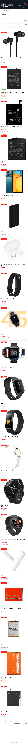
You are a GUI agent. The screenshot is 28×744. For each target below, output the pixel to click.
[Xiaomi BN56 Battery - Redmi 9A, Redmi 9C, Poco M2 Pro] (14, 628)
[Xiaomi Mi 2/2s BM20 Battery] (14, 663)
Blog (2, 738)
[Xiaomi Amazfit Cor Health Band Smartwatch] (14, 422)
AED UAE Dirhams (4, 1)
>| (18, 721)
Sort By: (25, 20)
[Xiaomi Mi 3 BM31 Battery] (14, 697)
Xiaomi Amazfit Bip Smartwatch (7, 401)
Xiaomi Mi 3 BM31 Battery (6, 711)
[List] (9, 18)
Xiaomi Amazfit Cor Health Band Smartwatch (10, 436)
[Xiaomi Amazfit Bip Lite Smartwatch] (14, 318)
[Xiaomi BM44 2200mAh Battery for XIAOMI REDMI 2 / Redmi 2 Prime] (14, 594)
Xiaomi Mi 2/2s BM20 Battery (6, 677)
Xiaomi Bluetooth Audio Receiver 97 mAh (9, 574)
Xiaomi (9, 10)
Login (20, 5)
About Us (3, 733)
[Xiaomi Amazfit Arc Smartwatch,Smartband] (14, 284)
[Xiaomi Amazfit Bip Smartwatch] (14, 387)
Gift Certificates (4, 735)
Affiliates (3, 737)
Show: (26, 24)
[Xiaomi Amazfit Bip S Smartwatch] (14, 353)
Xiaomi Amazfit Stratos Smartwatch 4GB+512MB (10, 505)
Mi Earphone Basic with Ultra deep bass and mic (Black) (12, 57)
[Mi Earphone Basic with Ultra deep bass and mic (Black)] (14, 43)
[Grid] (6, 18)
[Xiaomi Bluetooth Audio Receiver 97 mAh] (14, 559)
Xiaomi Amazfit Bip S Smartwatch (8, 367)
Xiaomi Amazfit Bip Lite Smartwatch (8, 333)
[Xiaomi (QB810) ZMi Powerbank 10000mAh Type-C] (14, 215)
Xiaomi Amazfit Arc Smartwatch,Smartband (10, 298)
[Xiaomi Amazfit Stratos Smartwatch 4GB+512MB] (14, 491)
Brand (5, 10)
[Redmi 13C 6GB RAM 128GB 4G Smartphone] (14, 181)
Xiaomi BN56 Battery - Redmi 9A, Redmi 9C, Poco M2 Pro (12, 642)
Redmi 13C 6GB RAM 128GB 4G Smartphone (9, 195)
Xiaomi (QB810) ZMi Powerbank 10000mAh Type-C (11, 229)
